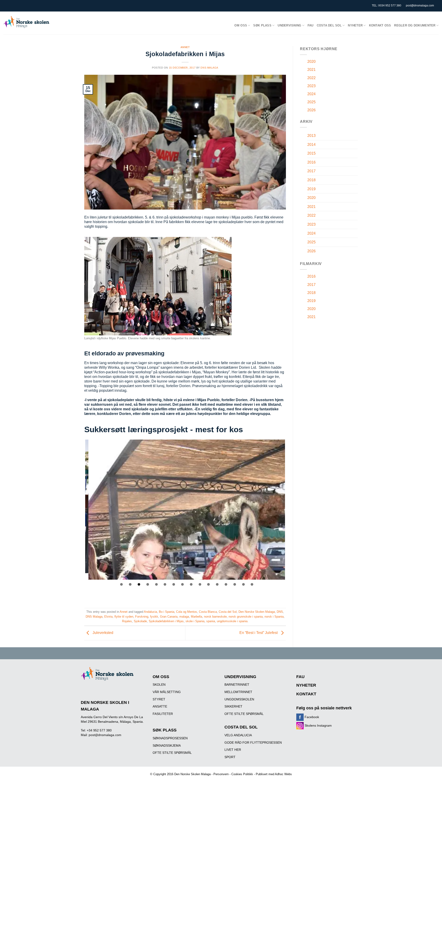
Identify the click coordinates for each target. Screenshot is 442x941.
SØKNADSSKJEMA (167, 904)
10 (200, 743)
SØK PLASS (165, 888)
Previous (78, 588)
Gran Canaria (168, 775)
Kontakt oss (380, 25)
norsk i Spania (274, 775)
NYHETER (306, 844)
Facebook (311, 875)
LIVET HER (232, 908)
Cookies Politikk (242, 933)
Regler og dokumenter (414, 25)
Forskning (141, 775)
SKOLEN (159, 843)
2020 (311, 61)
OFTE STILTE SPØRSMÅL (172, 911)
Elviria (108, 775)
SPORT (230, 915)
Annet (185, 47)
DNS (280, 770)
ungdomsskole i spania (232, 780)
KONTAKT (306, 852)
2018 (311, 180)
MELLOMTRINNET (238, 850)
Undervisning (289, 25)
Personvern (221, 933)
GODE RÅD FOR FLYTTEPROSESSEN (253, 901)
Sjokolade (140, 780)
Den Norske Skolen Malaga (256, 770)
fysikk (154, 775)
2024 (311, 94)
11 (208, 743)
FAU (311, 25)
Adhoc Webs (283, 933)
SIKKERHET (233, 865)
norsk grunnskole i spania (246, 775)
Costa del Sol (329, 25)
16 (252, 743)
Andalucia (150, 770)
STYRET (159, 858)
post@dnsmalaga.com (420, 5)
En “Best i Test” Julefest (259, 791)
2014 (311, 145)
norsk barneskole (215, 775)
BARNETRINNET (236, 843)
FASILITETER (163, 872)
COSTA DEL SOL (241, 885)
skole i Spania (195, 780)
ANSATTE (160, 865)
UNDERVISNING (240, 835)
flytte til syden (123, 775)
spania (210, 780)
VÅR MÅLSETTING (167, 850)
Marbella (196, 775)
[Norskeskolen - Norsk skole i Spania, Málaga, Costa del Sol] (26, 22)
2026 (311, 110)
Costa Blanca (208, 770)
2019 (311, 189)
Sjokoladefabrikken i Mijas (166, 780)
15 (243, 743)
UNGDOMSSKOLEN (239, 858)
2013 (311, 136)
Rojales (127, 780)
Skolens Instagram (318, 884)
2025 (311, 102)
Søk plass (262, 25)
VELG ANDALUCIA (238, 893)
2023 (311, 86)
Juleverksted (102, 791)
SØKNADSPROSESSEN (170, 896)
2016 (311, 162)
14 (234, 743)
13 (226, 743)
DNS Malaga (209, 67)
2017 (311, 171)
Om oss (240, 25)
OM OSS (161, 835)
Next (292, 588)
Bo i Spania (166, 770)
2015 (311, 153)
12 (217, 743)
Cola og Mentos (186, 770)
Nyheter (355, 25)
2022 (311, 78)
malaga (184, 775)
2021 (311, 70)
